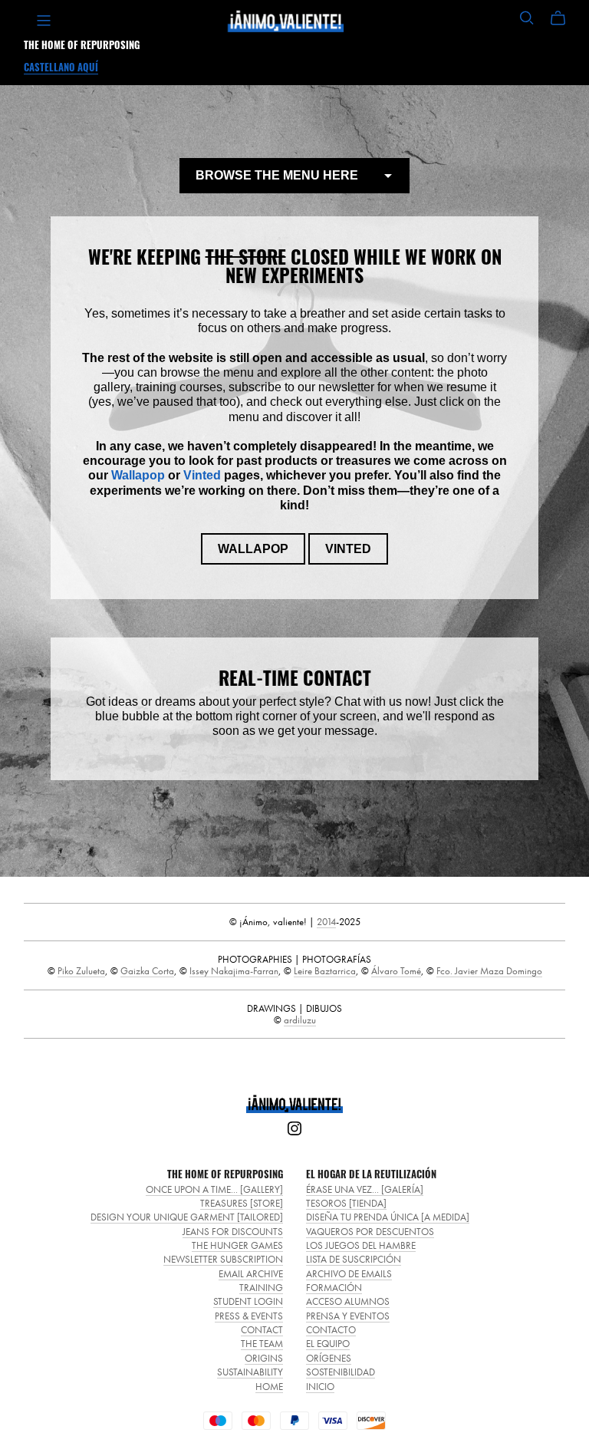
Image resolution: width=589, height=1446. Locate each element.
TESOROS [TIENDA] (346, 1203)
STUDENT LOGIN (248, 1301)
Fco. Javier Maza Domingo (489, 970)
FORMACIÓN (334, 1287)
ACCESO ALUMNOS (348, 1301)
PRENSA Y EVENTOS (348, 1315)
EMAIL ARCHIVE (251, 1273)
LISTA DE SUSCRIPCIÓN (353, 1259)
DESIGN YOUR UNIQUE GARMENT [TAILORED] (186, 1217)
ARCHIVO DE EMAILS (349, 1273)
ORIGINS (264, 1358)
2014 (326, 921)
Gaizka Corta (147, 970)
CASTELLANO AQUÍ (61, 67)
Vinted (202, 475)
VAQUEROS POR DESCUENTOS (370, 1231)
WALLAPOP (253, 548)
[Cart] (564, 18)
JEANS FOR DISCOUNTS (233, 1231)
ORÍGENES (328, 1358)
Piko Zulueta (81, 970)
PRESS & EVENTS (249, 1315)
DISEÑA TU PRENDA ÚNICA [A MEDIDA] (387, 1217)
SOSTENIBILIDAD (340, 1371)
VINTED (348, 548)
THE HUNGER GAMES (237, 1245)
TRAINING (261, 1287)
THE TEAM (262, 1343)
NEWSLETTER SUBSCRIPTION (223, 1259)
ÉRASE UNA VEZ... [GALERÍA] (364, 1189)
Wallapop (138, 475)
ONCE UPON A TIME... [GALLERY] (214, 1189)
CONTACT (262, 1329)
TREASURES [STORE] (241, 1203)
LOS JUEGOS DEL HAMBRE (361, 1245)
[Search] (527, 18)
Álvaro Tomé (396, 970)
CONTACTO (331, 1329)
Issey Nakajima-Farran (233, 970)
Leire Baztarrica (325, 970)
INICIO (320, 1386)
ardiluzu (300, 1019)
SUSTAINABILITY (250, 1371)
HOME (269, 1386)
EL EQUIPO (328, 1343)
